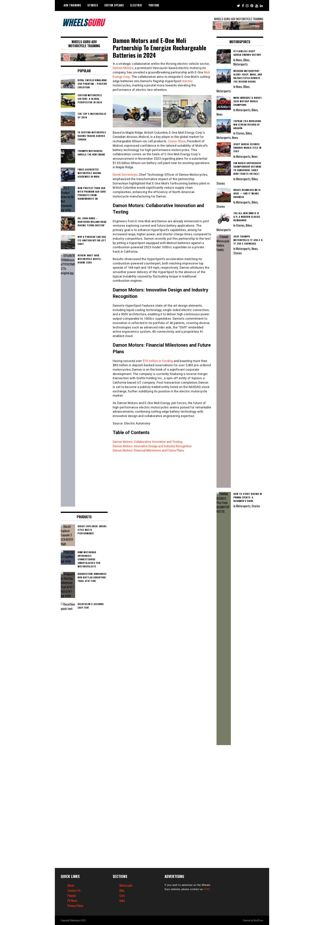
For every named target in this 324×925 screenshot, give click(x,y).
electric (187, 81)
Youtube (153, 5)
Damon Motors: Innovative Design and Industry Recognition (152, 446)
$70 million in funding (158, 361)
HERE (207, 889)
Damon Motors (123, 68)
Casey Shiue (177, 141)
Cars (122, 895)
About (71, 885)
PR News (72, 900)
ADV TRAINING (72, 5)
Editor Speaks (114, 5)
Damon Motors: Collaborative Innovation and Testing (147, 442)
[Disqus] (162, 499)
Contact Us (74, 890)
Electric (136, 5)
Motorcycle (125, 885)
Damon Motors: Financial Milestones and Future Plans (148, 450)
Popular (72, 895)
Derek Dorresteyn (125, 174)
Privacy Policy (75, 905)
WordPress (258, 920)
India (122, 900)
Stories (92, 5)
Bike (121, 890)
